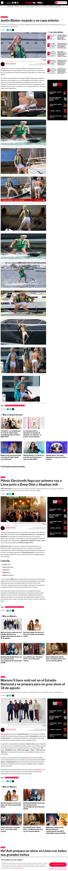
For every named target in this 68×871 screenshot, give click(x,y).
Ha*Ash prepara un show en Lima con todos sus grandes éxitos (33, 634)
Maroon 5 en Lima (14, 777)
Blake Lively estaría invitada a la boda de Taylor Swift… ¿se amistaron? (11, 457)
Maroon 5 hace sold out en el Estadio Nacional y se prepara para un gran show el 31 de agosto (11, 635)
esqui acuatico (15, 405)
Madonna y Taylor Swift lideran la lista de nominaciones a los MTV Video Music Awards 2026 (55, 830)
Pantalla (17, 6)
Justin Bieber (4, 68)
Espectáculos (10, 6)
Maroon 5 (3, 692)
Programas (51, 6)
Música (2, 477)
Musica (22, 6)
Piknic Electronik (8, 607)
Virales (32, 6)
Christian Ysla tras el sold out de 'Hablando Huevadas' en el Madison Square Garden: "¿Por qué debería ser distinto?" (62, 37)
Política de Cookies (19, 868)
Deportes (27, 6)
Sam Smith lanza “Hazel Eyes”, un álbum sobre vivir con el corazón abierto (56, 659)
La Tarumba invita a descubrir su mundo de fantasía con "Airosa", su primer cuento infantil (32, 434)
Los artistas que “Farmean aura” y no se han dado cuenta (33, 659)
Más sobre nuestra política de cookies (58, 868)
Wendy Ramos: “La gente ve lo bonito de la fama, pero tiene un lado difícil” (33, 457)
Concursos (44, 6)
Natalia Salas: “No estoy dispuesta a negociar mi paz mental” (56, 457)
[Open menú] (2, 2)
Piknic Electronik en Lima (18, 607)
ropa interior (21, 405)
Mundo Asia (38, 6)
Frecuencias (58, 6)
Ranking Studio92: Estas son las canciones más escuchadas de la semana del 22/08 (11, 660)
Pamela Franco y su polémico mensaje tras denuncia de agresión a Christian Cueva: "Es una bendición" (61, 71)
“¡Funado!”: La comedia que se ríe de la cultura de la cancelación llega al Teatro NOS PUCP (11, 434)
